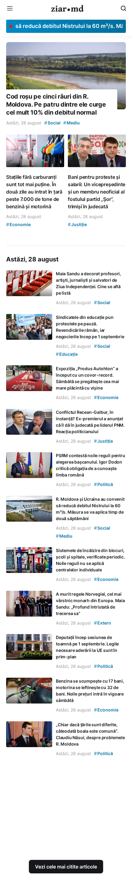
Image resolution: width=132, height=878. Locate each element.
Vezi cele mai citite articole (66, 867)
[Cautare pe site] (123, 8)
